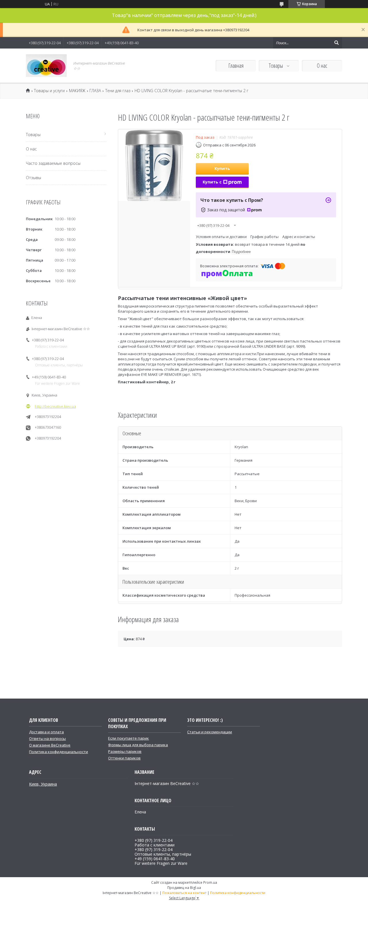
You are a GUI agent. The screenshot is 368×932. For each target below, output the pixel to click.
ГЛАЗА (95, 90)
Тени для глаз (118, 90)
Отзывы (33, 177)
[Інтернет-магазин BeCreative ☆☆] (46, 65)
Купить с (212, 182)
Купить (222, 168)
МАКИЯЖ (77, 90)
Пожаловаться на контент (184, 892)
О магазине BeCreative (49, 745)
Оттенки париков (124, 758)
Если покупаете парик (128, 738)
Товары (276, 65)
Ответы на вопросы (47, 738)
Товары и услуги (49, 90)
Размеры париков (124, 751)
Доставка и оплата (46, 731)
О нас (322, 65)
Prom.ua (210, 882)
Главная (236, 65)
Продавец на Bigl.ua (184, 887)
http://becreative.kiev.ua (55, 406)
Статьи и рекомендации (209, 731)
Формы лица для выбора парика (138, 744)
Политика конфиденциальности (58, 751)
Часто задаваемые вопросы (53, 163)
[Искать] (336, 43)
